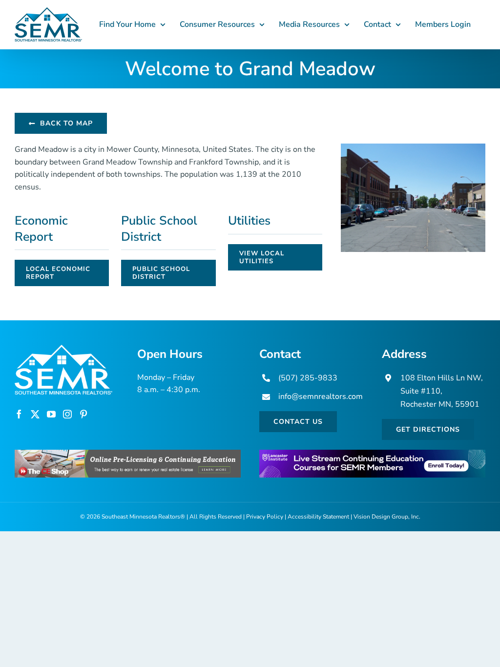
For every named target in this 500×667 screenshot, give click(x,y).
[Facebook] (19, 414)
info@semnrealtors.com (320, 396)
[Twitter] (35, 414)
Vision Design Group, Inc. (387, 517)
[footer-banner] (128, 453)
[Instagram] (67, 414)
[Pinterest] (83, 414)
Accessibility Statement (318, 517)
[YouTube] (51, 414)
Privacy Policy (264, 517)
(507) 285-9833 (307, 378)
